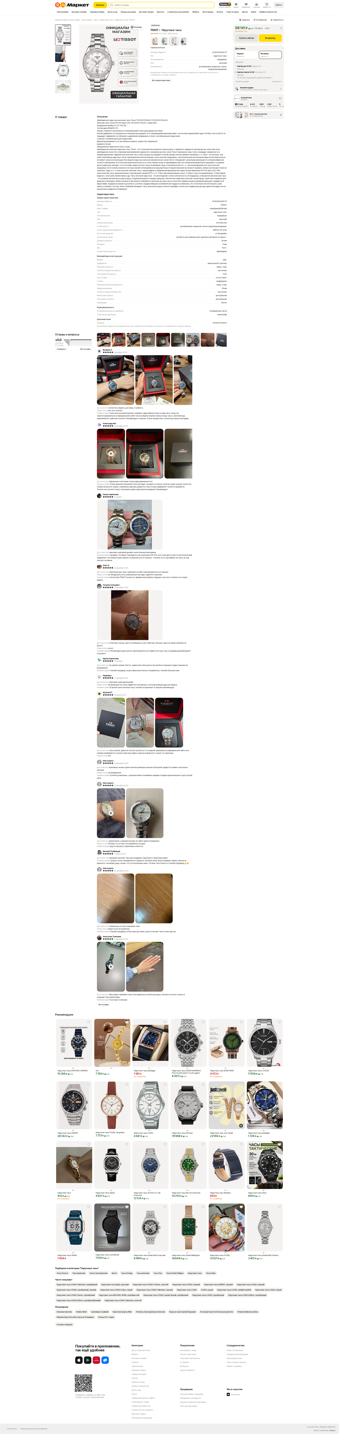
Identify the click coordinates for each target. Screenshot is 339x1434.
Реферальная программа (237, 1354)
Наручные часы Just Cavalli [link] (221, 1133)
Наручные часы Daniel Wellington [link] (186, 1255)
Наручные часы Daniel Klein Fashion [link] (263, 1255)
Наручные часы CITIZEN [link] (258, 1071)
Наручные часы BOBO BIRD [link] (222, 1071)
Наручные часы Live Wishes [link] (107, 1255)
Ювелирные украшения (142, 1418)
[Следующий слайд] (139, 64)
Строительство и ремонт (142, 1410)
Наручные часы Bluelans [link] (220, 1193)
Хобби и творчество (140, 1386)
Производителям (234, 1358)
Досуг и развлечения (141, 1350)
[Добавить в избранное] (89, 1022)
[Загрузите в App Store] (79, 1363)
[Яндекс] (332, 1430)
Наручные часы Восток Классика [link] (186, 1193)
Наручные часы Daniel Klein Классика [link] (149, 1255)
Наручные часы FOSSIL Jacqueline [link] (110, 1132)
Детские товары (139, 1414)
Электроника (137, 1366)
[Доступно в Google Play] (87, 1363)
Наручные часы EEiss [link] (257, 1193)
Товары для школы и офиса (143, 1398)
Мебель (135, 1354)
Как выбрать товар (188, 1350)
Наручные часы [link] (64, 1193)
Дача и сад (136, 1390)
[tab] (62, 12)
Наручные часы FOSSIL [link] (220, 1255)
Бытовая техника (139, 1358)
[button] (154, 41)
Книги (134, 1394)
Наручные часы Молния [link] (182, 1133)
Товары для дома (139, 1374)
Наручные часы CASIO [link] (143, 1133)
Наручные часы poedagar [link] (144, 1071)
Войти (279, 5)
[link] (62, 1273)
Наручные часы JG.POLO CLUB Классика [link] (147, 1194)
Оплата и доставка (188, 1354)
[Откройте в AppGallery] (96, 1363)
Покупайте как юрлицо (190, 1358)
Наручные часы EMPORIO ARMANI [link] (72, 1071)
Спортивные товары (140, 1402)
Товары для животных (141, 1406)
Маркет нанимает (234, 1366)
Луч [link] (97, 1071)
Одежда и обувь (139, 1370)
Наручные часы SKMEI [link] (67, 1255)
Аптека (135, 1378)
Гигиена (135, 1362)
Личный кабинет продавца (191, 1394)
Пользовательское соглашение (33, 1429)
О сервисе (184, 1362)
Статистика (12, 1429)
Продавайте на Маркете (190, 1398)
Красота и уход (138, 1382)
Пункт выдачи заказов (236, 1362)
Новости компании (235, 1350)
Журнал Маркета (187, 1370)
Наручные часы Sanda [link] (105, 1193)
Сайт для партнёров (188, 1406)
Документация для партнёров (193, 1402)
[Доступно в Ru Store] (105, 1363)
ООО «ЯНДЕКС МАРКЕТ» (325, 1427)
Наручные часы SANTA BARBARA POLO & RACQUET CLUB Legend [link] (186, 1072)
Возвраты (184, 1366)
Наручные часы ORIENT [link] (67, 1133)
